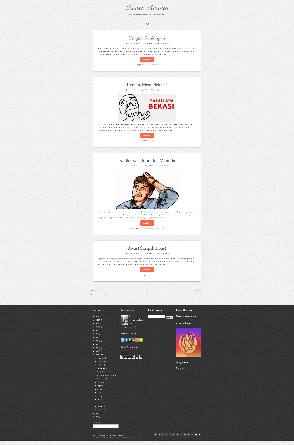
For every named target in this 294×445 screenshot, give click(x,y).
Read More (147, 59)
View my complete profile (129, 327)
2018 (97, 341)
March (100, 403)
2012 (97, 417)
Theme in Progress (104, 438)
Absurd (146, 65)
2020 (97, 334)
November (101, 361)
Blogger (121, 435)
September (101, 382)
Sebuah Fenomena (158, 228)
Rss (199, 434)
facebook (155, 434)
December (101, 358)
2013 (97, 413)
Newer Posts (95, 290)
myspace (173, 434)
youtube (185, 434)
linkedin (170, 434)
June (99, 393)
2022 (97, 327)
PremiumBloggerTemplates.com (136, 438)
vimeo (188, 434)
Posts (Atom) (103, 295)
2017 (97, 344)
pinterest (177, 434)
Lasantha (123, 438)
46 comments (164, 166)
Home (147, 24)
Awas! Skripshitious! (147, 248)
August (100, 386)
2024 (97, 320)
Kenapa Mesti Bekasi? (147, 85)
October (100, 365)
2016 (97, 348)
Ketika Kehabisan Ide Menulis (147, 161)
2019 (97, 337)
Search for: (96, 423)
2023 (97, 323)
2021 (97, 330)
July (99, 389)
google (166, 434)
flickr (162, 434)
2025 (97, 317)
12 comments (164, 43)
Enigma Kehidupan (147, 38)
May (99, 396)
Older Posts (197, 290)
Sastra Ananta (147, 8)
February (100, 406)
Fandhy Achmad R (134, 43)
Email (196, 434)
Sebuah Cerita (153, 65)
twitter (159, 434)
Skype (192, 434)
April (99, 399)
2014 (97, 355)
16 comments (164, 90)
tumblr (181, 434)
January (100, 410)
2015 (97, 351)
